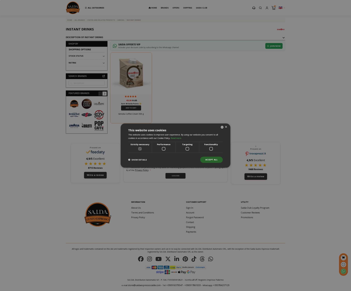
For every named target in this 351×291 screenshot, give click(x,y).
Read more (176, 138)
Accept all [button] (211, 159)
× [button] (226, 127)
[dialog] (175, 145)
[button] (137, 159)
